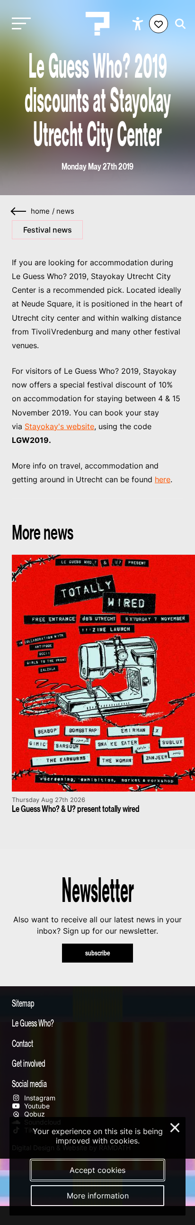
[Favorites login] (158, 23)
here (162, 479)
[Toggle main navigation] (19, 24)
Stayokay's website (59, 426)
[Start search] (178, 24)
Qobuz (33, 1114)
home (40, 211)
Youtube (36, 1106)
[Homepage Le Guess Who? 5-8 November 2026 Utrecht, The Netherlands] (97, 24)
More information (98, 1195)
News (65, 211)
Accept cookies (97, 1170)
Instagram (38, 1098)
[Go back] (19, 211)
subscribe (97, 953)
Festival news (47, 229)
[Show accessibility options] (138, 23)
